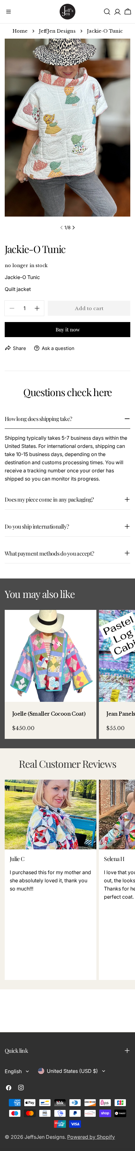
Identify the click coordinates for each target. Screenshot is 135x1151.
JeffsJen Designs (44, 1137)
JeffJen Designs (57, 31)
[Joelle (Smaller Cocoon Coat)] (50, 656)
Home (20, 31)
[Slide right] (73, 228)
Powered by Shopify (91, 1137)
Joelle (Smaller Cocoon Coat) (48, 714)
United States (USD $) (72, 1071)
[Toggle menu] (8, 11)
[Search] (107, 11)
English (13, 1071)
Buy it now (68, 329)
